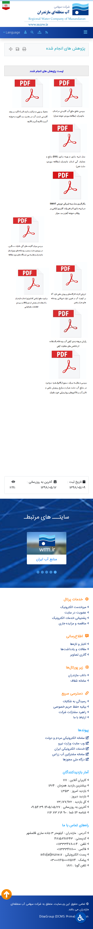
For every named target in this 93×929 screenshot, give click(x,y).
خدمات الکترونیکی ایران (69, 749)
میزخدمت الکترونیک (73, 607)
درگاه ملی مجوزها (74, 759)
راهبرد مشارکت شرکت (72, 712)
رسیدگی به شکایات (74, 701)
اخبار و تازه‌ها (78, 644)
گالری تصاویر (78, 655)
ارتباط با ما (79, 717)
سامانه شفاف (78, 681)
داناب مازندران (77, 675)
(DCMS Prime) (65, 916)
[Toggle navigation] (85, 32)
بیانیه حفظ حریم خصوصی (69, 707)
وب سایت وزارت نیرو (71, 743)
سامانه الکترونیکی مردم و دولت (65, 738)
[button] (55, 572)
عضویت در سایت (75, 612)
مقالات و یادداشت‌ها (73, 649)
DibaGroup (46, 916)
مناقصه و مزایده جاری (72, 623)
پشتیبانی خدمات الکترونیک (69, 618)
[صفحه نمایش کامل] (11, 49)
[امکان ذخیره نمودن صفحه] (17, 49)
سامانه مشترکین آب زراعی (68, 754)
